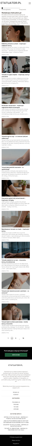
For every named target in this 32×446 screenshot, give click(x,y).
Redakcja (16, 392)
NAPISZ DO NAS (16, 355)
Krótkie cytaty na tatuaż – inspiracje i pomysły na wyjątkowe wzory (16, 417)
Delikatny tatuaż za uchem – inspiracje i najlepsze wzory (16, 425)
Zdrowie (16, 409)
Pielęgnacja (16, 402)
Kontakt (16, 394)
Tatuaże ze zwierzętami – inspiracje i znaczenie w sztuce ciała (16, 429)
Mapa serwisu (16, 440)
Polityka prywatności (16, 437)
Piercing (16, 404)
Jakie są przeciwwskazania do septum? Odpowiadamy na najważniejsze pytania (16, 421)
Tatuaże (16, 407)
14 (23, 338)
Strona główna (6, 9)
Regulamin (16, 443)
